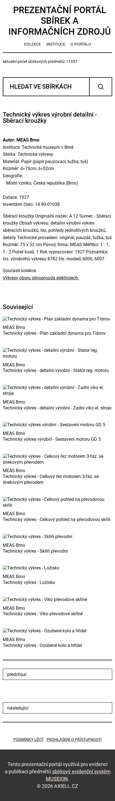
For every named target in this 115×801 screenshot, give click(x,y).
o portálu (81, 44)
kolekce (32, 44)
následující (17, 708)
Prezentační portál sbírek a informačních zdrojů (59, 21)
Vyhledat (100, 86)
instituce (55, 44)
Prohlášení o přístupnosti (74, 739)
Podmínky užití (28, 739)
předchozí (17, 674)
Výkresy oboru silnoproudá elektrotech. (41, 278)
